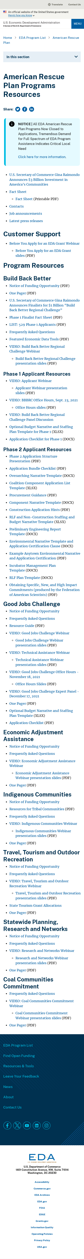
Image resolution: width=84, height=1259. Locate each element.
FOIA (42, 1207)
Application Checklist (26, 723)
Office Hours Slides (30, 684)
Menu (78, 23)
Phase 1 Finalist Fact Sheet (30, 317)
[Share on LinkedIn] (31, 109)
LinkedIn (37, 1125)
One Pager (17, 293)
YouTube (27, 1125)
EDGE (42, 1214)
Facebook (7, 1125)
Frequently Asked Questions (32, 332)
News (8, 1086)
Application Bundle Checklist (32, 469)
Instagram (46, 1125)
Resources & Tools (18, 1066)
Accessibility (42, 1181)
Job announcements (25, 214)
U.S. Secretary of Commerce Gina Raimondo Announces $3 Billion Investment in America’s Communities (44, 179)
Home (7, 38)
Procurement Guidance (27, 495)
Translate (57, 4)
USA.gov (42, 1246)
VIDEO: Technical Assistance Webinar (39, 653)
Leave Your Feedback (21, 1076)
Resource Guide (21, 626)
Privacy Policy (42, 1240)
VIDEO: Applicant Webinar (30, 381)
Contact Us (74, 4)
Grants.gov (42, 1220)
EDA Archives (42, 1194)
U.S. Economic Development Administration (31, 24)
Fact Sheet (18, 192)
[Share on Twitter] (17, 109)
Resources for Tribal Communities (36, 809)
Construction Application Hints (34, 510)
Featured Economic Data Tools (34, 339)
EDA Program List (32, 38)
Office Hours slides (30, 408)
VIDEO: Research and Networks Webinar (41, 951)
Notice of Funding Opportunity (34, 286)
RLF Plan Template (24, 578)
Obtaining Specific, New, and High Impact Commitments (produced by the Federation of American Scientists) (44, 590)
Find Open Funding (19, 1055)
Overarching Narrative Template (35, 476)
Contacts (16, 206)
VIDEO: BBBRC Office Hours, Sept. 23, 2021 (43, 400)
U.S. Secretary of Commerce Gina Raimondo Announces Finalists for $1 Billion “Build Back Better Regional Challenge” (44, 305)
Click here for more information (41, 157)
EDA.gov (42, 1201)
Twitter (17, 1125)
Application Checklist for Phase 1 (35, 439)
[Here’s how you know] (42, 14)
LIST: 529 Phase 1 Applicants (32, 325)
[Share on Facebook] (24, 109)
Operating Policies (42, 1233)
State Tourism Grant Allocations (35, 906)
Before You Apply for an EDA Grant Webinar (44, 244)
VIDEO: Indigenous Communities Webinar (43, 824)
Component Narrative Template (35, 503)
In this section (18, 57)
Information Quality (42, 1227)
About (8, 1097)
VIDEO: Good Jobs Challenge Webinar (39, 633)
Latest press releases (26, 221)
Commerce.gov (42, 1188)
